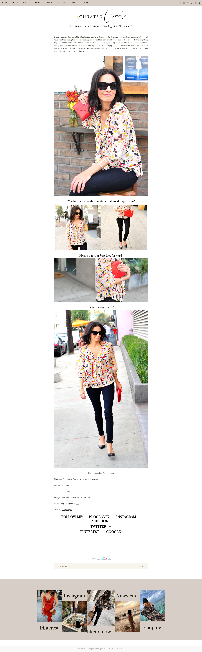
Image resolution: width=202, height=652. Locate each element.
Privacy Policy (120, 649)
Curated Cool (82, 649)
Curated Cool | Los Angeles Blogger (101, 16)
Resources (96, 649)
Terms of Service (107, 649)
